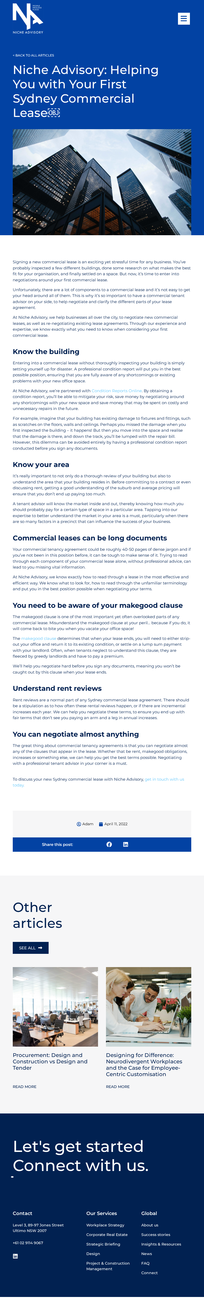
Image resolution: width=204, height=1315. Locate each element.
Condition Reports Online (117, 390)
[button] (109, 844)
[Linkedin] (15, 1256)
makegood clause (38, 638)
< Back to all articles (33, 55)
